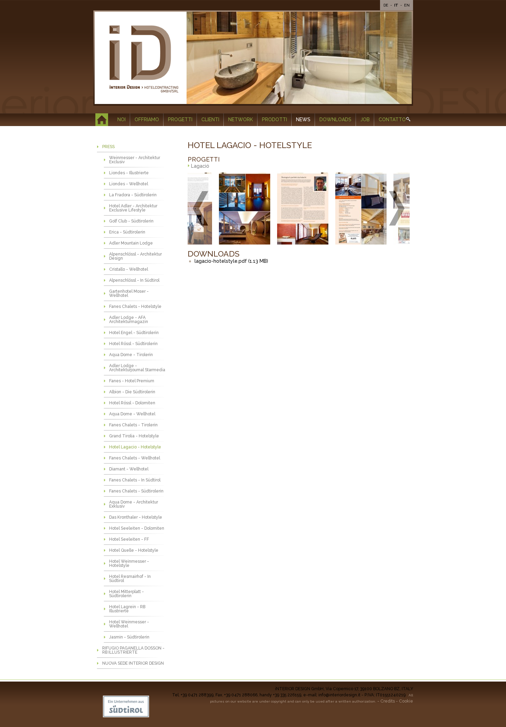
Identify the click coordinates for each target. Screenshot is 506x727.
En (407, 5)
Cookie (406, 701)
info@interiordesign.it (339, 695)
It (396, 5)
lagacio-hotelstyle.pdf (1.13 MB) (231, 261)
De (386, 5)
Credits (387, 701)
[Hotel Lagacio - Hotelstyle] (227, 208)
